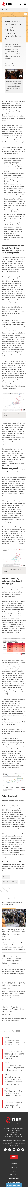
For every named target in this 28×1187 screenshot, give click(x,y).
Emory (10, 468)
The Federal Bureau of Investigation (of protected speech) (13, 1104)
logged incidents (9, 337)
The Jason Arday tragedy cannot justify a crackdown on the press (13, 1009)
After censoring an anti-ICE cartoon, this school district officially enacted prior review (13, 932)
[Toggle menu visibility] (25, 4)
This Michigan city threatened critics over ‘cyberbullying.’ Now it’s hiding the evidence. (11, 959)
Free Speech (6, 877)
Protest (22, 882)
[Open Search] (21, 4)
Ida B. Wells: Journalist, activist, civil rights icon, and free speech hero (14, 1067)
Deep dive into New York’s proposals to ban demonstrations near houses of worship (14, 1080)
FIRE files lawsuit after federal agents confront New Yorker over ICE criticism (14, 1054)
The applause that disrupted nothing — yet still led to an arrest (15, 1042)
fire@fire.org (9, 1136)
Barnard (21, 463)
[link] (7, 4)
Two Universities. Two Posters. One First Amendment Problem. (13, 1093)
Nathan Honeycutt (10, 63)
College (16, 463)
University (15, 468)
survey (14, 302)
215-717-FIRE (18, 1136)
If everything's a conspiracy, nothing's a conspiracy (13, 983)
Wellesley (11, 463)
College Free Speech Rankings (10, 882)
